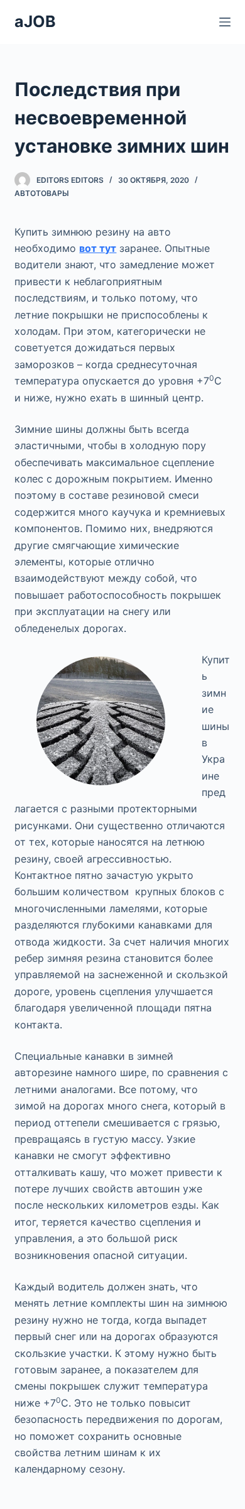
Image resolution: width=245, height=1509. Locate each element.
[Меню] (225, 22)
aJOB (35, 21)
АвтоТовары (41, 193)
